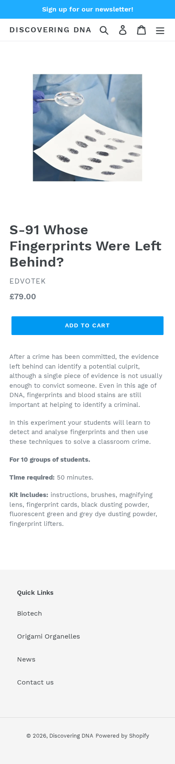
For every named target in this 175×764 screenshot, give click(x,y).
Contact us (35, 682)
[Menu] (160, 30)
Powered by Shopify (122, 736)
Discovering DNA (50, 29)
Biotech (29, 613)
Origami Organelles (48, 636)
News (26, 659)
